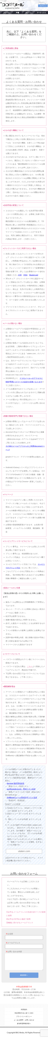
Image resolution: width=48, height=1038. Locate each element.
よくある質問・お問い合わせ (24, 1020)
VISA (25, 275)
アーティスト (41, 12)
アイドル (6, 12)
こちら (29, 666)
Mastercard (33, 275)
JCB (20, 275)
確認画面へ (24, 975)
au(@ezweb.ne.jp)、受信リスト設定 (21, 789)
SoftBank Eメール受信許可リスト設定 (22, 798)
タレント (28, 12)
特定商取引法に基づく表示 (24, 1013)
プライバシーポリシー (24, 1016)
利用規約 (24, 1009)
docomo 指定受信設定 (15, 783)
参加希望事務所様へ (24, 1023)
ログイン (43, 6)
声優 (17, 12)
